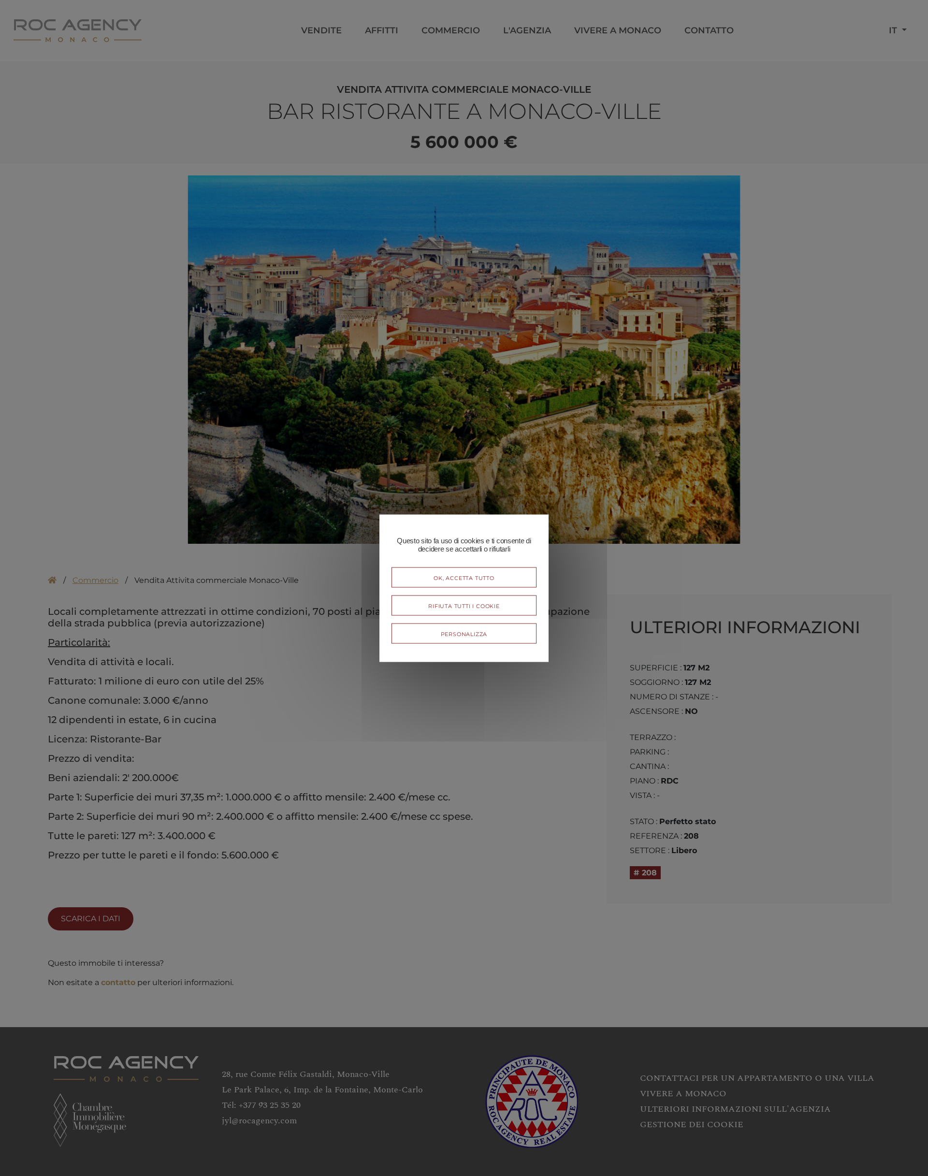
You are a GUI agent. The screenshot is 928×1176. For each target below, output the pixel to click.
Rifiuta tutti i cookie (464, 605)
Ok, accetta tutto (464, 576)
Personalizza (464, 633)
